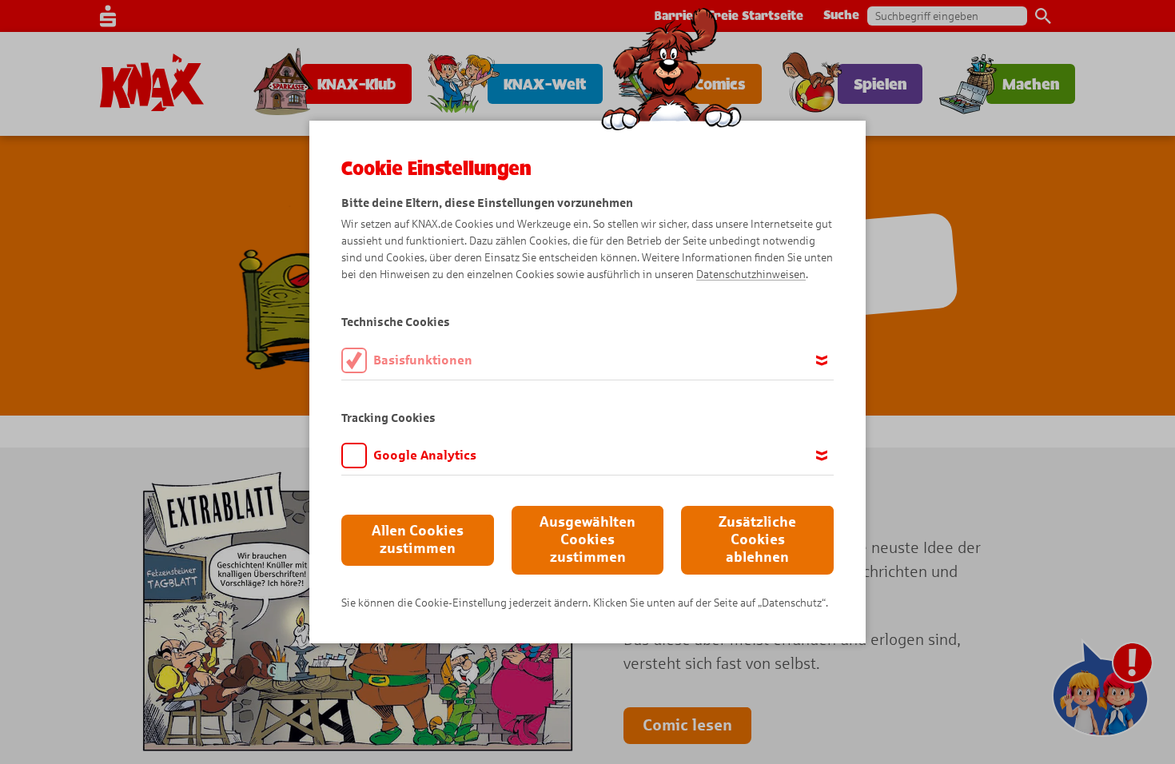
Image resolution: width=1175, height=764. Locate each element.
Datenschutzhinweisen (751, 275)
